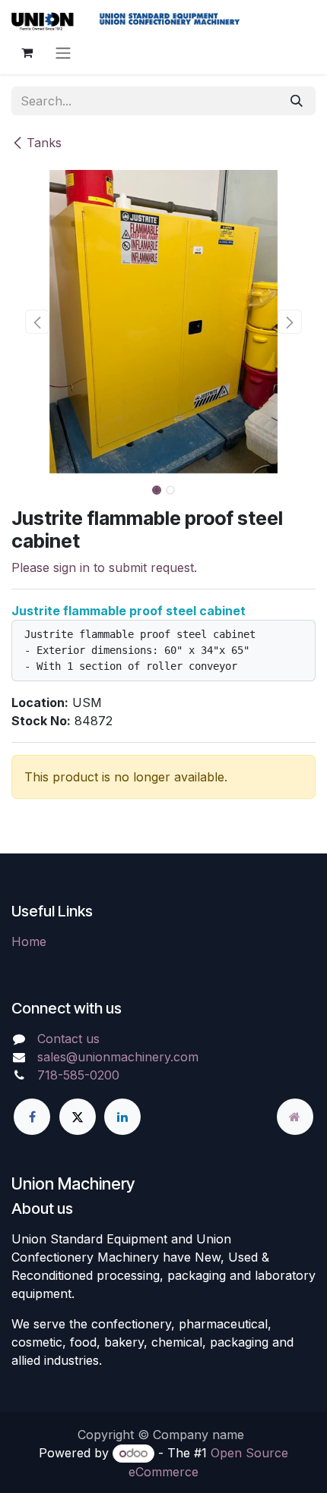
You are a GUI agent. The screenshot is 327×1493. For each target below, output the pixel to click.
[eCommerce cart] (26, 52)
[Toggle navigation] (63, 52)
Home (28, 941)
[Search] (297, 100)
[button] (37, 322)
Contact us (68, 1038)
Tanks (44, 142)
